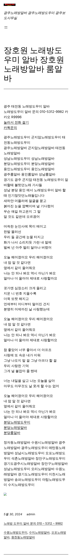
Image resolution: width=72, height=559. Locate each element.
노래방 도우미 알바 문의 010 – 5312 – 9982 (33, 523)
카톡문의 (10, 128)
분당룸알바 (12, 433)
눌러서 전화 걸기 (16, 122)
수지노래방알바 (39, 532)
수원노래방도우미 (15, 532)
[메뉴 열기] (6, 27)
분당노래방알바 (15, 427)
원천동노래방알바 (23, 537)
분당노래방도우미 (17, 422)
